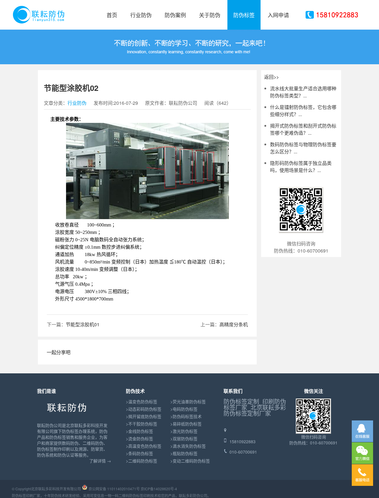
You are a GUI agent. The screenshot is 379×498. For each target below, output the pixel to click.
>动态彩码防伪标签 (143, 409)
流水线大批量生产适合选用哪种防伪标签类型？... (303, 92)
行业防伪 (141, 15)
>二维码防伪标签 (141, 461)
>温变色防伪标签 (141, 401)
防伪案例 (175, 15)
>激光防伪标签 (183, 431)
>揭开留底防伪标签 (143, 416)
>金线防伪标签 (139, 431)
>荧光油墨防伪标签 (188, 401)
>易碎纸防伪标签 (186, 424)
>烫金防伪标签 (139, 438)
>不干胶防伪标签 (141, 424)
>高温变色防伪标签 (143, 446)
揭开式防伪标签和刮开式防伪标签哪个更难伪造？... (303, 129)
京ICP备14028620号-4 (159, 488)
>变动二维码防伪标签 (190, 461)
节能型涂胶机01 (82, 324)
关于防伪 (209, 15)
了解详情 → (100, 461)
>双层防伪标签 (183, 438)
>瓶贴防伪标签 (183, 453)
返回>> (271, 76)
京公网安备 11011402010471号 (114, 488)
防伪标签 (244, 15)
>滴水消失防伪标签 (188, 446)
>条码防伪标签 (139, 453)
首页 (112, 15)
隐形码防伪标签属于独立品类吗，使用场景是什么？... (301, 167)
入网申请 (278, 15)
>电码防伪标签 (183, 409)
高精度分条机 (233, 324)
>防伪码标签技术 (186, 416)
